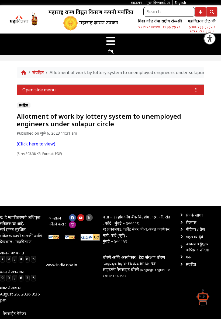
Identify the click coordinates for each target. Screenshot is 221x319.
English (180, 2)
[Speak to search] (200, 12)
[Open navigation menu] (110, 41)
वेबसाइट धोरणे (128, 269)
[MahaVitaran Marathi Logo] (19, 19)
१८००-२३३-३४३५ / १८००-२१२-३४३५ (201, 28)
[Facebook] (72, 217)
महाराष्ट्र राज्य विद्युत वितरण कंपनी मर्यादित (91, 11)
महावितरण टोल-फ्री (202, 21)
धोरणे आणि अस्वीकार (119, 257)
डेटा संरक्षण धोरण (152, 257)
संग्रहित (38, 72)
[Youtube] (80, 217)
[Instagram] (72, 224)
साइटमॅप (109, 269)
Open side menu (39, 90)
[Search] (211, 12)
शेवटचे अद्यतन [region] (20, 294)
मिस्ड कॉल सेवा (149, 21)
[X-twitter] (89, 217)
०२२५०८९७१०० (149, 26)
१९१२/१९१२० (172, 26)
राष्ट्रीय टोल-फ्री (171, 21)
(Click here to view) (36, 144)
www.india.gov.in (61, 264)
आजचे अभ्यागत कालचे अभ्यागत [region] (17, 265)
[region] (19, 19)
